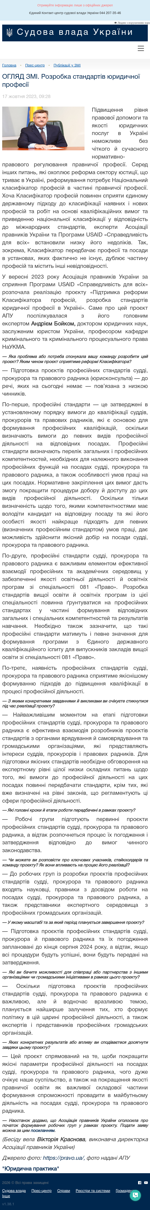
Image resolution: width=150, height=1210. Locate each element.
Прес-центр (35, 65)
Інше (6, 1196)
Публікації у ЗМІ (67, 65)
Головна (9, 65)
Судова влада (14, 1191)
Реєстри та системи (93, 1191)
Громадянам (126, 1191)
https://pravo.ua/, (64, 1158)
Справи (63, 1191)
